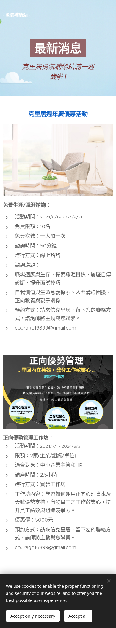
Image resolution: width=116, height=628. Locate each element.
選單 (107, 15)
